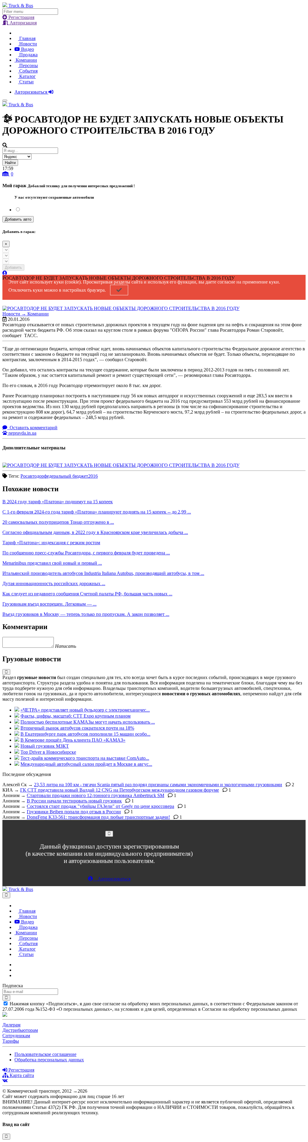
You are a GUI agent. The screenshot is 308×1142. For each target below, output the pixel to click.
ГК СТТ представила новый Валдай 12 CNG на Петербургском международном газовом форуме (119, 790)
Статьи (26, 81)
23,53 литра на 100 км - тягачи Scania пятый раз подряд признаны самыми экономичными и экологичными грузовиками (158, 784)
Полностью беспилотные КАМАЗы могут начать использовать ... (87, 722)
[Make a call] (16, 975)
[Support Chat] (16, 970)
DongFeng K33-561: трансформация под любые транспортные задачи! (98, 817)
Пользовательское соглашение (45, 1054)
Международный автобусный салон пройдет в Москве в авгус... (86, 764)
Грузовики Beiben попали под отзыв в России (74, 811)
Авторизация (22, 22)
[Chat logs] (16, 964)
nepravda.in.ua (21, 433)
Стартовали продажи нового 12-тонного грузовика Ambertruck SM (95, 795)
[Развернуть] (6, 672)
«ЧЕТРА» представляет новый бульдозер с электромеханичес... (85, 709)
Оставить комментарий (32, 427)
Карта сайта (21, 1075)
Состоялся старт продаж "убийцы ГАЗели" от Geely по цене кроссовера (100, 806)
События (28, 70)
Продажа (28, 54)
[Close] (109, 833)
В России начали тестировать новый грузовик (74, 800)
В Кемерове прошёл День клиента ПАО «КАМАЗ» (72, 740)
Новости (27, 43)
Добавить (13, 267)
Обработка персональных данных (49, 1059)
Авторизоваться (31, 92)
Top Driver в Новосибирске (48, 752)
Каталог (27, 76)
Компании (25, 60)
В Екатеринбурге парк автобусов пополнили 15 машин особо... (85, 734)
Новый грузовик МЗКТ (44, 746)
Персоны (28, 65)
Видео (27, 49)
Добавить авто (18, 219)
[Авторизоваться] (4, 273)
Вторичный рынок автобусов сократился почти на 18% (77, 728)
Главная (26, 38)
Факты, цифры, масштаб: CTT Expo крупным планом (75, 715)
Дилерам (11, 1024)
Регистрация (20, 17)
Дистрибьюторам (20, 1030)
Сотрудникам (16, 1035)
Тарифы (10, 1041)
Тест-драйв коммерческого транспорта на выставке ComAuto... (84, 758)
